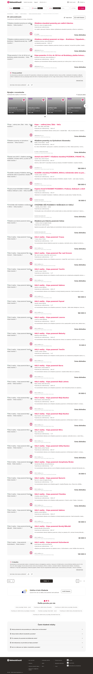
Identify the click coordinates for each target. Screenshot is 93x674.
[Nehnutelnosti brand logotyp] (14, 2)
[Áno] (28, 85)
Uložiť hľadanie (80, 17)
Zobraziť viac (79, 80)
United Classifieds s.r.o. (18, 672)
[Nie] (31, 85)
